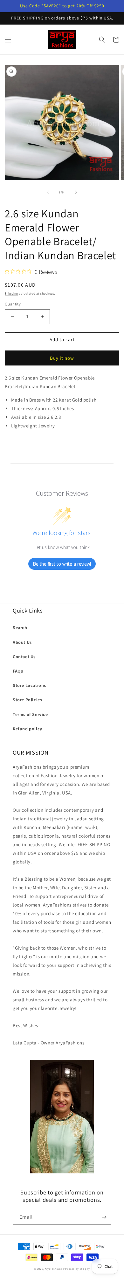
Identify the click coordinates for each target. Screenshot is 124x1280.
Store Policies (27, 700)
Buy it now (62, 358)
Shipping (11, 293)
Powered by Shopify (76, 1268)
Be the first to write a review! (62, 564)
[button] (8, 40)
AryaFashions (53, 1268)
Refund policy (27, 729)
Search (20, 627)
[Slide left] (48, 192)
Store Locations (29, 685)
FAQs (18, 671)
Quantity (13, 304)
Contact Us (24, 656)
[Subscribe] (104, 1217)
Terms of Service (30, 714)
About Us (22, 642)
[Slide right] (76, 192)
